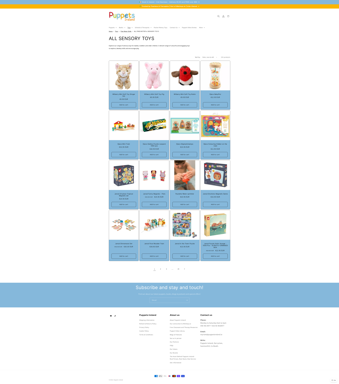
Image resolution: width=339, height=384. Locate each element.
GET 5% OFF (183, 201)
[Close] (194, 168)
